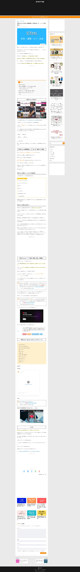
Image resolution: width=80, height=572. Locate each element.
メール (18, 543)
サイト (18, 547)
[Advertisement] (40, 9)
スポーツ (51, 151)
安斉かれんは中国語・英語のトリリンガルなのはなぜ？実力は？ (29, 451)
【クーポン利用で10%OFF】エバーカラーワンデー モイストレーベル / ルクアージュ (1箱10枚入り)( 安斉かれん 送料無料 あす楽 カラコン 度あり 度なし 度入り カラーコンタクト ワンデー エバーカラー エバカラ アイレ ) (33, 329)
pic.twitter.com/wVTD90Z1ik (39, 286)
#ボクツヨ (20, 401)
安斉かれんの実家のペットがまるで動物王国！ (26, 87)
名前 (18, 539)
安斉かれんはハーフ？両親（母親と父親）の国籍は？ (27, 90)
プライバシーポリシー (38, 569)
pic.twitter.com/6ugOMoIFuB (29, 302)
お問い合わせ (43, 569)
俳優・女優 (44, 474)
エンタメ (51, 149)
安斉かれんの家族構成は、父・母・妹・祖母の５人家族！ (27, 86)
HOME (40, 568)
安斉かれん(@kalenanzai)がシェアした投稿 (23, 395)
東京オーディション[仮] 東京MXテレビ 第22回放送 (31, 120)
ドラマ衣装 (52, 154)
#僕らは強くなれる (26, 401)
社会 (50, 160)
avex (22, 361)
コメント (19, 528)
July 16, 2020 (31, 404)
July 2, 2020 (32, 304)
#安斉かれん (31, 401)
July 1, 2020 (32, 288)
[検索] (64, 143)
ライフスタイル (52, 156)
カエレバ (26, 332)
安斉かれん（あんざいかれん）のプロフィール (26, 92)
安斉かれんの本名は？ (22, 84)
